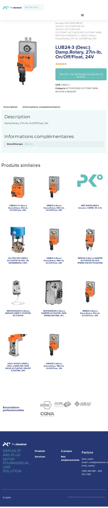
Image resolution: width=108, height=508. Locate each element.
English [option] (7, 497)
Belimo (29, 144)
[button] (82, 15)
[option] (8, 498)
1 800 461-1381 (88, 471)
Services (40, 456)
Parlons (87, 452)
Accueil (59, 23)
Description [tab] (11, 107)
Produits (40, 451)
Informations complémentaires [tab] (41, 107)
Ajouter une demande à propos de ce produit (81, 75)
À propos (66, 451)
